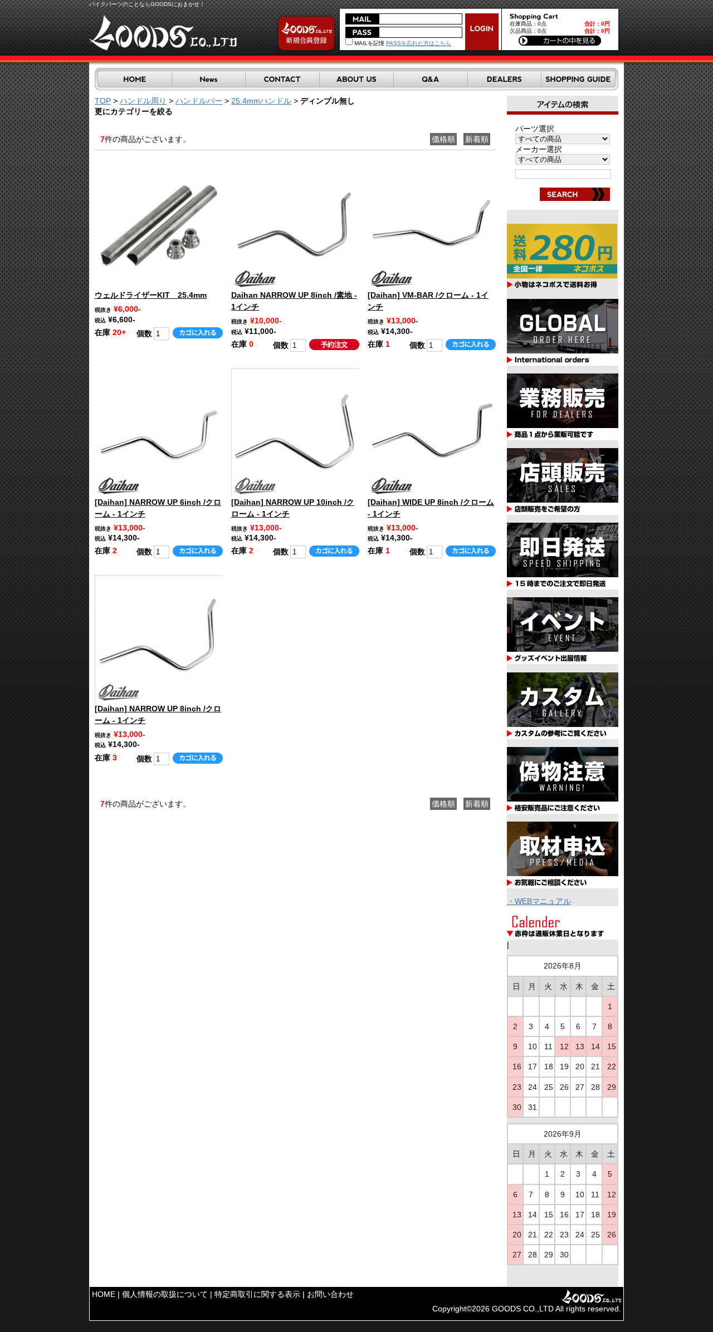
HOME (103, 1294)
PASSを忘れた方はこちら (418, 43)
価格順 (443, 139)
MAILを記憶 (368, 43)
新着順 (477, 139)
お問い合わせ (330, 1294)
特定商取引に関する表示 (257, 1294)
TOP (103, 100)
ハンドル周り (143, 100)
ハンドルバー (198, 100)
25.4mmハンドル (261, 100)
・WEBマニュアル (539, 901)
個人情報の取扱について (165, 1294)
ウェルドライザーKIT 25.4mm (151, 295)
